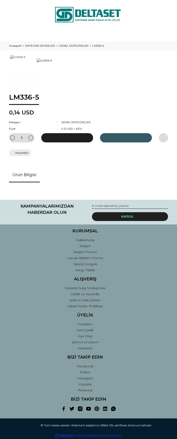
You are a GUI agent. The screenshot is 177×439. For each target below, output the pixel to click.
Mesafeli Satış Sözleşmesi (85, 288)
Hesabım (85, 324)
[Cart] (162, 33)
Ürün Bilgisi (24, 174)
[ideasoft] (64, 435)
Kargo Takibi (85, 270)
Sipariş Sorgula (85, 264)
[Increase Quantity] (30, 137)
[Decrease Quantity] (12, 137)
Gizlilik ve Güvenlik (85, 294)
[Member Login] (88, 33)
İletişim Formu (85, 252)
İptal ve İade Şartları (85, 300)
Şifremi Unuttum (85, 342)
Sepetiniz (85, 348)
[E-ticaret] (87, 436)
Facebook (85, 366)
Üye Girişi (85, 336)
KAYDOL (127, 216)
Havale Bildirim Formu (85, 258)
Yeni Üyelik (85, 330)
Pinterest (85, 390)
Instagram (85, 378)
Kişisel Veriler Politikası (85, 306)
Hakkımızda (85, 240)
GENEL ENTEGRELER (76, 122)
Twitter (85, 372)
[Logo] (88, 15)
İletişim (85, 246)
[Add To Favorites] (163, 137)
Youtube (85, 384)
